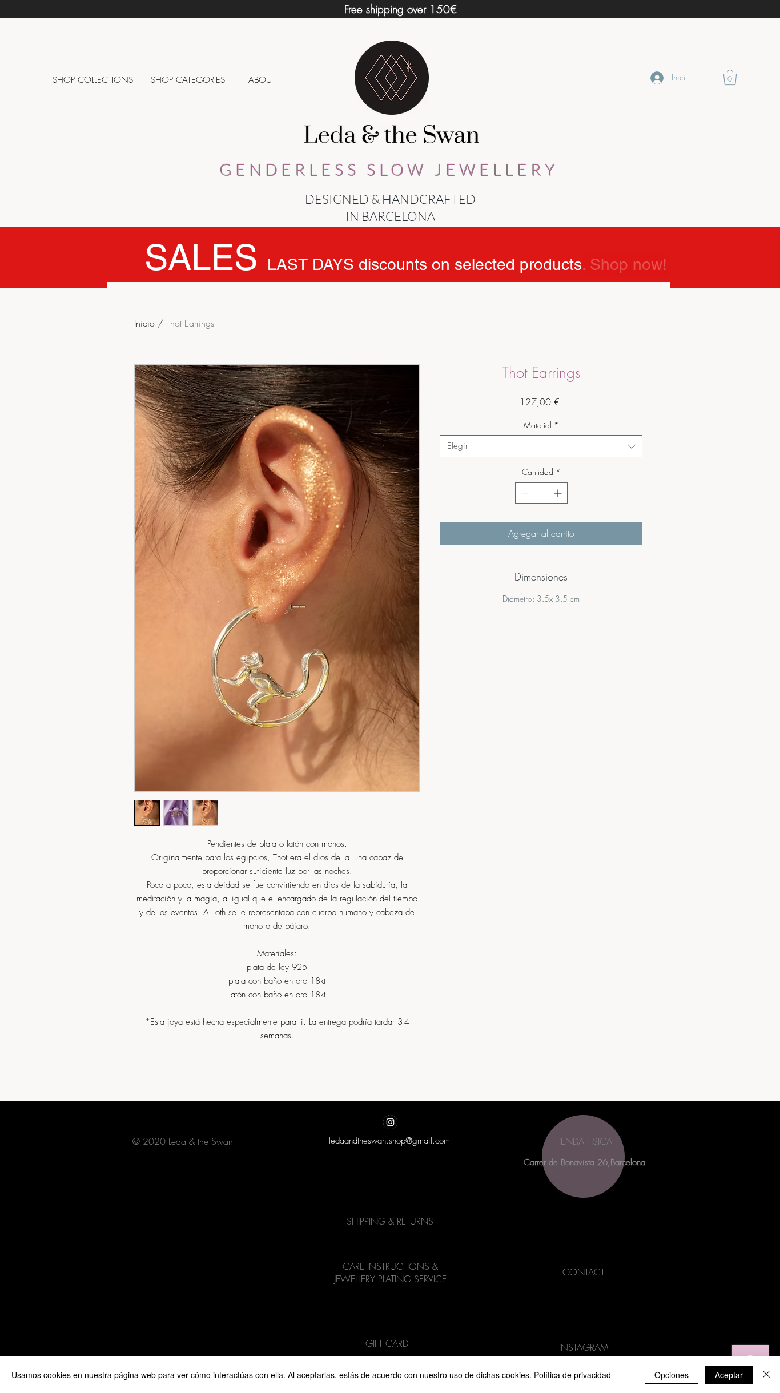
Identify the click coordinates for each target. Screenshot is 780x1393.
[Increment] (559, 493)
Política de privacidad (572, 1374)
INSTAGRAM (583, 1347)
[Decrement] (524, 493)
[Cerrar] (766, 1375)
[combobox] (541, 446)
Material (541, 425)
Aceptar (729, 1374)
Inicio (144, 323)
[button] (93, 80)
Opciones (671, 1374)
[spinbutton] (541, 493)
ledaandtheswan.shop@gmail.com (389, 1140)
